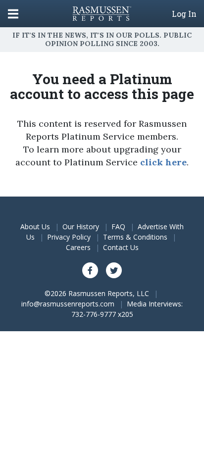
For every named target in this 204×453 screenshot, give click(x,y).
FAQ (118, 226)
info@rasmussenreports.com (67, 303)
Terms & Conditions (135, 237)
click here (163, 162)
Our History (80, 226)
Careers (78, 247)
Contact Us (121, 247)
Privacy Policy (69, 237)
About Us (35, 226)
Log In (184, 14)
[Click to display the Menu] (13, 13)
